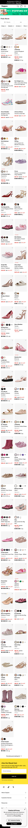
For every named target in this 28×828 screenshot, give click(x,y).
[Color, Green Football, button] (23, 486)
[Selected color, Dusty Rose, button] (15, 642)
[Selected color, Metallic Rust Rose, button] (15, 138)
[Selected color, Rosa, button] (15, 581)
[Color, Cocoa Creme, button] (18, 455)
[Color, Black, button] (4, 47)
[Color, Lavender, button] (4, 81)
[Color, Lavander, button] (18, 389)
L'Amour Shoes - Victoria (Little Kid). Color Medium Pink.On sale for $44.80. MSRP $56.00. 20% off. (20, 106)
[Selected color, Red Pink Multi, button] (15, 486)
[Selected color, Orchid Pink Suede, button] (2, 550)
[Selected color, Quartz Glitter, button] (15, 550)
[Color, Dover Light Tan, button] (20, 422)
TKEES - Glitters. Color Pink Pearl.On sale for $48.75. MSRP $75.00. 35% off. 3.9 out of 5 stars (7, 671)
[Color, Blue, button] (4, 642)
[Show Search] (17, 6)
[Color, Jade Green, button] (18, 422)
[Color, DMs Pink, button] (9, 517)
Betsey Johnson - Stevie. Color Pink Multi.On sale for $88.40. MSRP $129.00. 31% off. (7, 451)
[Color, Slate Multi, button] (7, 171)
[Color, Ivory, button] (4, 293)
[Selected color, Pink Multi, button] (2, 171)
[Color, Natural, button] (9, 325)
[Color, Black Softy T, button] (7, 517)
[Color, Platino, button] (18, 138)
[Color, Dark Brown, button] (4, 237)
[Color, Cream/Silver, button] (20, 706)
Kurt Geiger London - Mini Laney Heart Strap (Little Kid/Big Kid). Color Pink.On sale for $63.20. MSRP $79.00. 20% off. (20, 77)
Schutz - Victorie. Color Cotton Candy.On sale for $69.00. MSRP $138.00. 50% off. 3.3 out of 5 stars (20, 386)
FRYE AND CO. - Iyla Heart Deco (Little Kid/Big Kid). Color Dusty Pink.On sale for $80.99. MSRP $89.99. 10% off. (7, 77)
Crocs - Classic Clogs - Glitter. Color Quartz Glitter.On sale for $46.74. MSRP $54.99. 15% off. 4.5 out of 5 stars (20, 546)
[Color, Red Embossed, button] (7, 611)
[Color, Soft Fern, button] (4, 138)
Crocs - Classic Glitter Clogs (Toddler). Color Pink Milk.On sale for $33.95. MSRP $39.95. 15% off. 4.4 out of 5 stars (20, 451)
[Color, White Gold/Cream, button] (4, 486)
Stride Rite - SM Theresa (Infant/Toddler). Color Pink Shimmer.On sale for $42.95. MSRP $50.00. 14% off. (7, 260)
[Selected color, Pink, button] (2, 706)
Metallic (10, 26)
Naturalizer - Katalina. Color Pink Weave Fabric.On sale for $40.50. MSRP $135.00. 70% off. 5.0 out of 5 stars (7, 577)
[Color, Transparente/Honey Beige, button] (23, 389)
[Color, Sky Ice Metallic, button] (20, 550)
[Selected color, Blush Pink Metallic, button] (2, 422)
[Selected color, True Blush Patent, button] (15, 47)
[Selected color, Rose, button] (2, 47)
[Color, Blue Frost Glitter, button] (20, 455)
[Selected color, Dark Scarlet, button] (2, 204)
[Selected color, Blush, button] (15, 204)
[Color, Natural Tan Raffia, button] (18, 47)
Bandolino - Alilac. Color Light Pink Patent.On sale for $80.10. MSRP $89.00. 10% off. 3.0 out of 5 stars (20, 671)
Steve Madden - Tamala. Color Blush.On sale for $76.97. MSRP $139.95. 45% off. (20, 321)
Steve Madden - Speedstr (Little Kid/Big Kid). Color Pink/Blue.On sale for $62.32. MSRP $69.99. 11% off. (7, 106)
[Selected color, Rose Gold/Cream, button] (2, 486)
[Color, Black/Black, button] (23, 706)
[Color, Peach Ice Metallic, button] (23, 550)
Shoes (2, 26)
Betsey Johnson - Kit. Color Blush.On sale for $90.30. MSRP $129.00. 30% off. (7, 289)
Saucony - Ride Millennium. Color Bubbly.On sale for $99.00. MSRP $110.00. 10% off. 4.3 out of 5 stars (20, 703)
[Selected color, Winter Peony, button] (2, 138)
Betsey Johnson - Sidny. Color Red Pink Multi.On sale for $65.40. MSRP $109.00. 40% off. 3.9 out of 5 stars (20, 482)
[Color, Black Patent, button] (20, 675)
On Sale (18, 26)
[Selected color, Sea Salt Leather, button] (15, 293)
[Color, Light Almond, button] (7, 138)
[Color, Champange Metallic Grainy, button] (4, 611)
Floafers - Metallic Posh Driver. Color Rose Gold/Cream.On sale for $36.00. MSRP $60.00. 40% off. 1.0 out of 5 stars (7, 482)
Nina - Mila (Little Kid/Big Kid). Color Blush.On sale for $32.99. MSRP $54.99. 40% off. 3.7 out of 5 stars (20, 514)
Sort (21, 22)
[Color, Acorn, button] (9, 81)
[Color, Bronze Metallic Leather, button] (18, 293)
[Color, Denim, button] (20, 642)
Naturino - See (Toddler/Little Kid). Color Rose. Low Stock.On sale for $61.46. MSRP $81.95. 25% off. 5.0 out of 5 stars (7, 639)
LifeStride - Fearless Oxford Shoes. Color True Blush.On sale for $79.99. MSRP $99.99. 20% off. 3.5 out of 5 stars (20, 418)
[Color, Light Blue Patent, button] (18, 675)
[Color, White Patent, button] (20, 517)
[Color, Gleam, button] (4, 675)
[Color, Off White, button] (7, 81)
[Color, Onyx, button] (18, 204)
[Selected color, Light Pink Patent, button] (15, 675)
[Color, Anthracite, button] (4, 739)
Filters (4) (8, 22)
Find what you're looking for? (13, 756)
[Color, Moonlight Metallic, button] (18, 550)
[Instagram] (3, 787)
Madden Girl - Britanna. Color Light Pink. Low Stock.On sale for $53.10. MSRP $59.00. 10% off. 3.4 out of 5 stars (20, 354)
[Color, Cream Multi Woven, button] (9, 422)
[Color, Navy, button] (7, 550)
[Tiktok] (8, 787)
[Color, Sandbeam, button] (7, 675)
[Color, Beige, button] (18, 581)
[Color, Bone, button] (23, 642)
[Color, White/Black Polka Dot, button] (20, 486)
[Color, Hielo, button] (23, 581)
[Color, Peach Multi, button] (4, 171)
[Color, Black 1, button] (4, 204)
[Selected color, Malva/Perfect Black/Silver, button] (2, 389)
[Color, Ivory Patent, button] (23, 675)
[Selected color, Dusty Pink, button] (2, 81)
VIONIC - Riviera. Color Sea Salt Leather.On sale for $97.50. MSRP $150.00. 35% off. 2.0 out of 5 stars (20, 289)
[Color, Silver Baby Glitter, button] (18, 517)
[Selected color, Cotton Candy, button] (15, 389)
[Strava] (13, 787)
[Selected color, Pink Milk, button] (15, 455)
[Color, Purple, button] (23, 455)
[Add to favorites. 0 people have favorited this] (12, 30)
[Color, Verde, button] (20, 581)
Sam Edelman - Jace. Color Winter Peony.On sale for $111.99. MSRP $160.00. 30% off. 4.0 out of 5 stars (7, 135)
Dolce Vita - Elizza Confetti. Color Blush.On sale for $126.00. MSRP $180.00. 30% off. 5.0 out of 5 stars (20, 201)
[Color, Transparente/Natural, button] (20, 389)
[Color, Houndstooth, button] (4, 455)
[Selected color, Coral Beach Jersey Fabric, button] (2, 357)
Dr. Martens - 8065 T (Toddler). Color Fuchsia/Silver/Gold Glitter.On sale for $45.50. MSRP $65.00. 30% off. (7, 232)
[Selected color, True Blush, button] (15, 422)
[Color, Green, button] (18, 642)
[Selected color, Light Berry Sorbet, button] (2, 325)
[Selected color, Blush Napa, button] (2, 611)
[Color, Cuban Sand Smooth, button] (7, 422)
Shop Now (18, 3)
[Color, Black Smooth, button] (4, 422)
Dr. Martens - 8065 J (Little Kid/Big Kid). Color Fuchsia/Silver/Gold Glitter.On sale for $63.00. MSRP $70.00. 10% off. (20, 607)
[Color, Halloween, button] (18, 486)
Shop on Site (15, 14)
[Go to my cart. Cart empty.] (21, 6)
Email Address (7, 771)
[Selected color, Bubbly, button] (15, 706)
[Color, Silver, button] (9, 47)
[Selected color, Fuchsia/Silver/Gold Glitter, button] (2, 237)
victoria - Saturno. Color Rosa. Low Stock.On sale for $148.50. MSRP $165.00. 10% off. (20, 577)
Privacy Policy (17, 816)
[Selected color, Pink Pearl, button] (2, 675)
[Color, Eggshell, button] (4, 325)
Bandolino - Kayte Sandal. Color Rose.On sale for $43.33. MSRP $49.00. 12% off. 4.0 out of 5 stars (7, 44)
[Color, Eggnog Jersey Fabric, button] (4, 357)
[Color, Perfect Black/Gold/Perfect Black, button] (4, 389)
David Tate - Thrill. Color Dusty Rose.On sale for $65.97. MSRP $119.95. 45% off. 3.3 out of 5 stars (20, 639)
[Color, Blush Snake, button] (9, 611)
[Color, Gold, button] (7, 47)
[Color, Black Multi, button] (7, 455)
